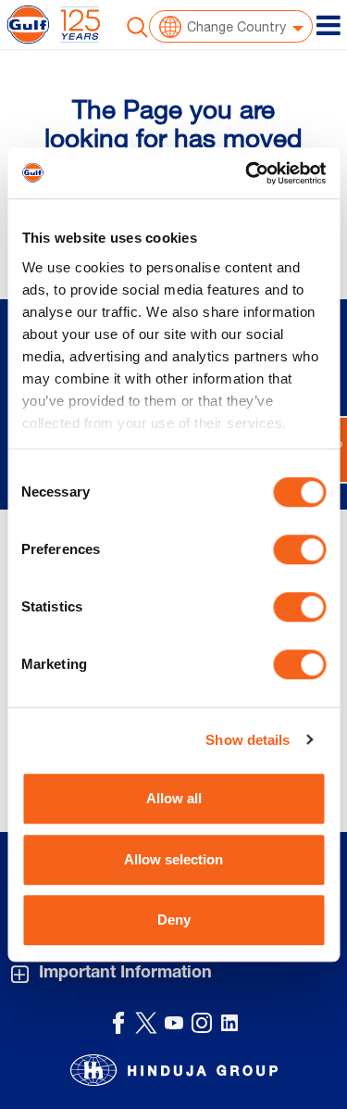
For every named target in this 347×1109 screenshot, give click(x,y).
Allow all (174, 798)
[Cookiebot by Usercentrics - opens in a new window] (247, 173)
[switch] (299, 549)
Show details (247, 740)
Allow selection (173, 859)
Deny (174, 919)
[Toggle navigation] (328, 25)
